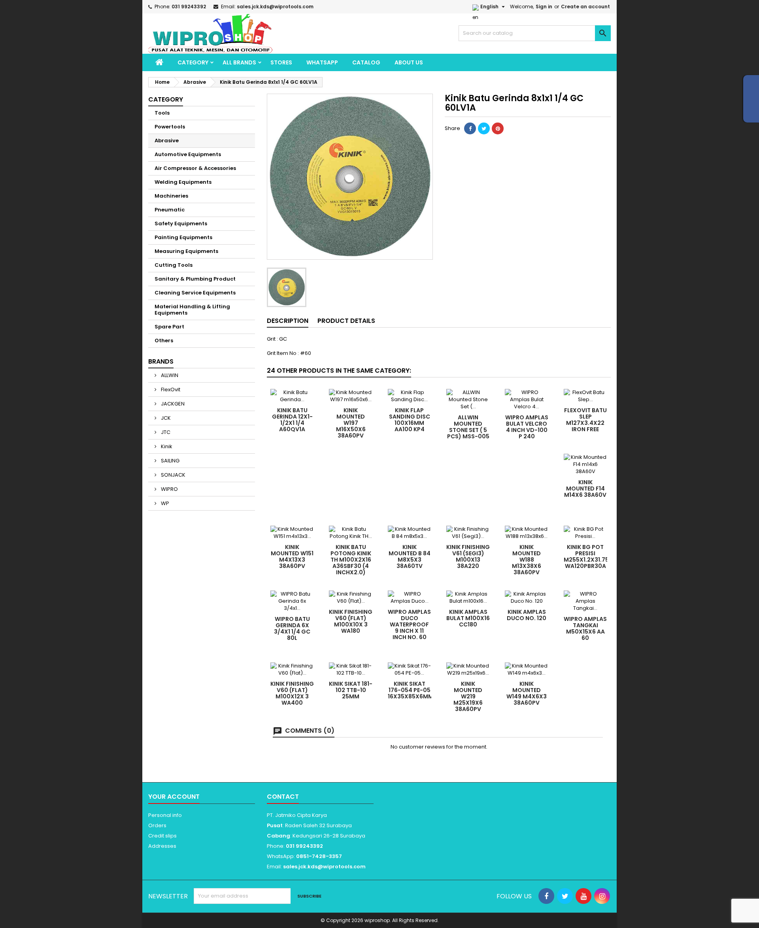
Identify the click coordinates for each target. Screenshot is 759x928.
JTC (165, 432)
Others (164, 340)
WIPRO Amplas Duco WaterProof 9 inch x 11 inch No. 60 (409, 624)
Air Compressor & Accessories (195, 168)
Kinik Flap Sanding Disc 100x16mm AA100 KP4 (409, 419)
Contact (283, 796)
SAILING (169, 460)
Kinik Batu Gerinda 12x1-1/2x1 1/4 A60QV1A (292, 419)
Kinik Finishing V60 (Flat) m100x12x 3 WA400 (292, 693)
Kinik (166, 446)
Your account (174, 796)
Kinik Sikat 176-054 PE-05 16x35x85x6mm (410, 690)
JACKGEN (172, 403)
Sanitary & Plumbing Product (195, 279)
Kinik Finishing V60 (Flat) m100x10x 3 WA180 (350, 621)
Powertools (170, 126)
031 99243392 (189, 6)
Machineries (171, 196)
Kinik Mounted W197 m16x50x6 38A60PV (351, 422)
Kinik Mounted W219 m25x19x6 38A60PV (468, 696)
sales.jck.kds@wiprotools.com (275, 6)
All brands (239, 62)
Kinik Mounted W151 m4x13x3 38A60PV (292, 556)
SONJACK (172, 475)
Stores (281, 62)
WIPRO (169, 489)
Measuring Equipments (186, 251)
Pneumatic (170, 209)
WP (164, 503)
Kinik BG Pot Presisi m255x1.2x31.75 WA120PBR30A (586, 556)
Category (192, 62)
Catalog (366, 62)
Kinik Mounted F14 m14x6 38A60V (585, 488)
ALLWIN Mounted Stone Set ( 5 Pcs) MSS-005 (468, 426)
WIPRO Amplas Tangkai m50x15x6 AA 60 (585, 628)
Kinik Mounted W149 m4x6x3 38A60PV (526, 693)
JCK (165, 418)
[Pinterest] (498, 128)
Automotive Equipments (188, 154)
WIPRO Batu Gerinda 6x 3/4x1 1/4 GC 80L (292, 628)
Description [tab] (287, 320)
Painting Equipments (183, 237)
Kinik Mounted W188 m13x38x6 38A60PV (526, 559)
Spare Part (169, 326)
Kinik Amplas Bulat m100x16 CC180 (468, 618)
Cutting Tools (174, 265)
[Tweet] (484, 128)
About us (409, 62)
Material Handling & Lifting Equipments (192, 310)
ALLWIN (169, 375)
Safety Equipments (181, 223)
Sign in (544, 6)
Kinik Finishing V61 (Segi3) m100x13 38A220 (468, 556)
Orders (157, 825)
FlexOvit (170, 389)
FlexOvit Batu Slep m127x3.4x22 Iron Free (585, 419)
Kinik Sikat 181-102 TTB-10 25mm (350, 690)
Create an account (585, 6)
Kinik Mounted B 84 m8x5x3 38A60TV (409, 556)
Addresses (162, 846)
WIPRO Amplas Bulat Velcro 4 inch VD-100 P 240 (526, 426)
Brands (161, 361)
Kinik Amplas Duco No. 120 (526, 615)
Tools (162, 113)
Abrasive (167, 140)
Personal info (165, 815)
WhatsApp (322, 62)
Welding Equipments (183, 182)
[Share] (470, 128)
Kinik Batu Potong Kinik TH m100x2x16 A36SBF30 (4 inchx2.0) (350, 559)
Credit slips (162, 835)
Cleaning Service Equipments (195, 292)
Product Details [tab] (346, 320)
